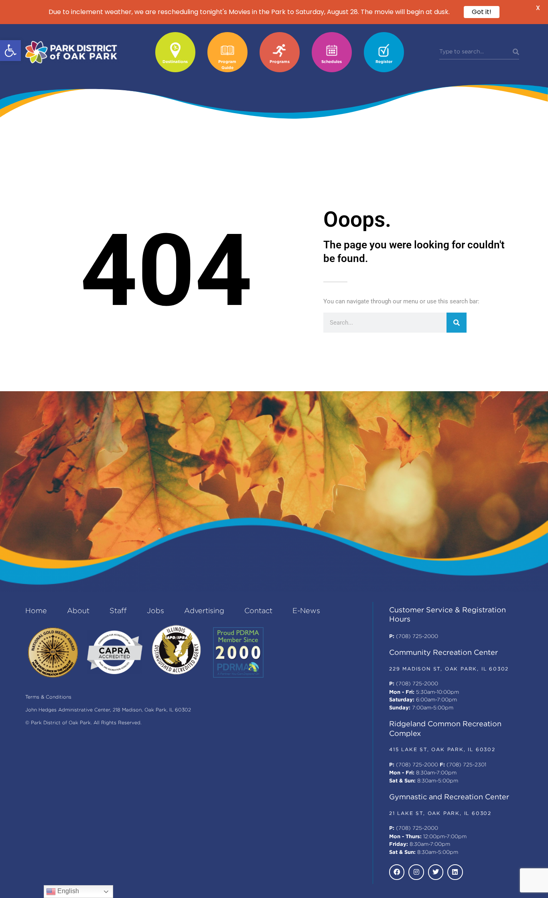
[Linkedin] (455, 872)
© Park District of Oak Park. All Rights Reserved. (83, 723)
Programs (280, 62)
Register (383, 62)
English (67, 891)
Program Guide (227, 65)
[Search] (516, 52)
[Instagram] (416, 872)
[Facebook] (396, 872)
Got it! (481, 11)
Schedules (331, 62)
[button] (10, 50)
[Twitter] (435, 872)
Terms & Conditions (48, 697)
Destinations (175, 62)
